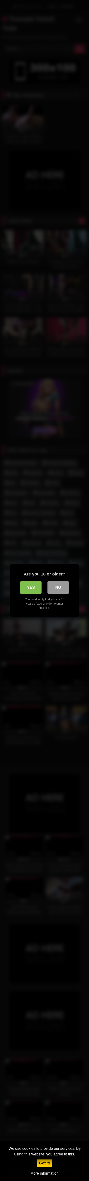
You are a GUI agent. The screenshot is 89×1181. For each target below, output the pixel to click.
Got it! (44, 1163)
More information (44, 1173)
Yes (31, 587)
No (58, 587)
